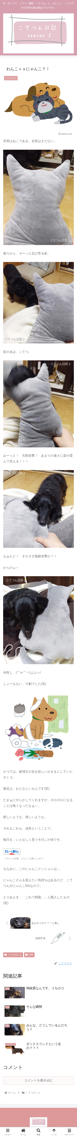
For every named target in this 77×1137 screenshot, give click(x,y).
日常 (31, 954)
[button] (69, 728)
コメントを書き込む (38, 1080)
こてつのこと (15, 954)
